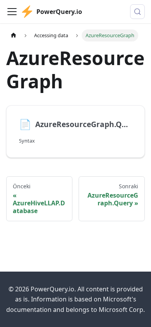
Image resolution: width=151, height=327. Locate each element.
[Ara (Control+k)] (137, 11)
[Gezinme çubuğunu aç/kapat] (12, 11)
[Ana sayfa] (13, 35)
